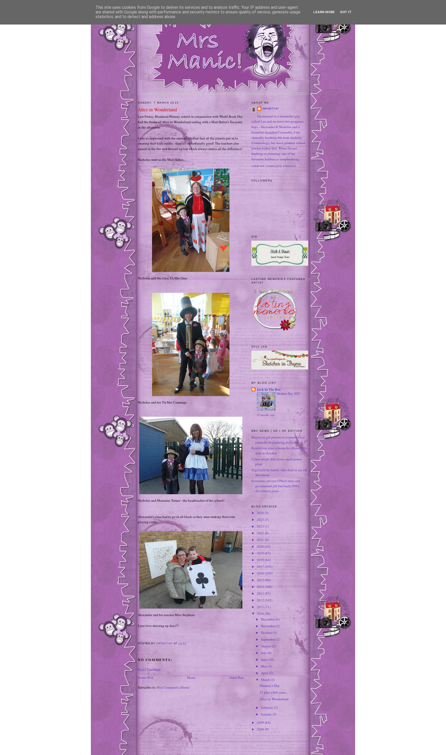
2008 (261, 729)
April (265, 673)
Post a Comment (149, 669)
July (264, 652)
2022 (261, 533)
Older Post (236, 677)
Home (191, 677)
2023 (261, 526)
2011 (261, 606)
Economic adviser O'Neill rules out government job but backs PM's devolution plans (275, 485)
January (267, 714)
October (267, 632)
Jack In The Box (269, 389)
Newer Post (145, 677)
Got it (346, 12)
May (264, 666)
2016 (261, 573)
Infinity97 (270, 108)
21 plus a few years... (274, 692)
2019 (261, 553)
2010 (261, 613)
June (264, 659)
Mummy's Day (270, 685)
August (266, 646)
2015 (261, 580)
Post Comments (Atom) (173, 687)
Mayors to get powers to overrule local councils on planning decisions (278, 440)
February (267, 707)
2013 (261, 593)
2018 (261, 559)
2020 (261, 546)
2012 (261, 600)
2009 (261, 722)
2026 (261, 512)
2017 (261, 566)
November (268, 626)
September (268, 639)
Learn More (324, 12)
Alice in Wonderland (274, 699)
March (266, 679)
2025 (261, 519)
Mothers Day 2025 (288, 393)
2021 (261, 539)
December (268, 619)
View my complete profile (273, 166)
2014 (261, 586)
